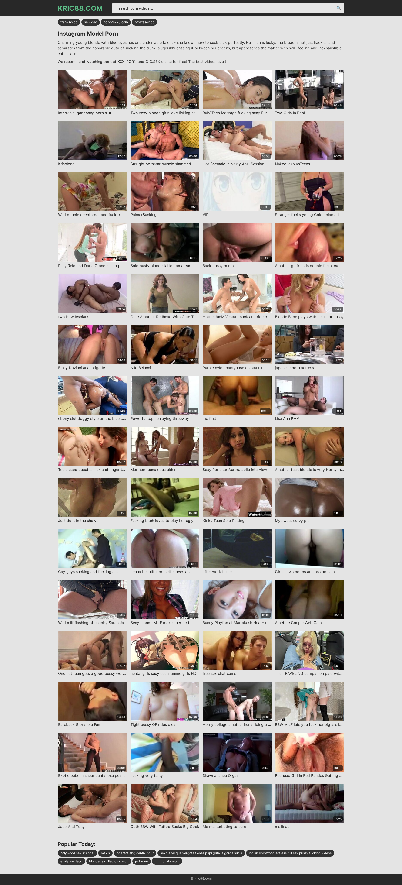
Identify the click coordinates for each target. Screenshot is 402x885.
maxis (105, 853)
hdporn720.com (116, 22)
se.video (90, 22)
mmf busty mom (167, 861)
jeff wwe (141, 861)
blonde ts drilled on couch (108, 861)
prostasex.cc (144, 22)
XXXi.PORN (127, 61)
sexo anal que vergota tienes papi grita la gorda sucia (201, 853)
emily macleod (71, 861)
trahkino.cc (68, 22)
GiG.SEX (152, 61)
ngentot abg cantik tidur (135, 853)
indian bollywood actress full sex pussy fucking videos (290, 853)
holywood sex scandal (77, 853)
